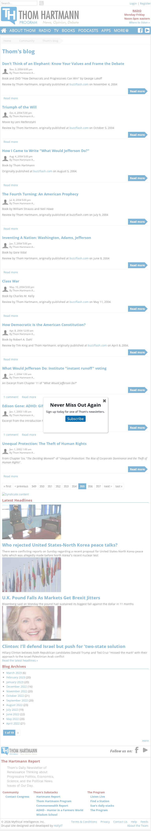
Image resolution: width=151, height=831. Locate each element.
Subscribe (75, 418)
